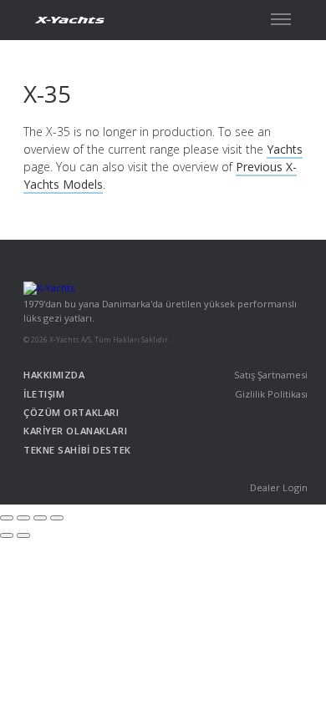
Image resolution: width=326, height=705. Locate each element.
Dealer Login (279, 487)
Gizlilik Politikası (271, 394)
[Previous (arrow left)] (6, 535)
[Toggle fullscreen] (40, 517)
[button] (281, 19)
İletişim (43, 394)
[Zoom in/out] (57, 517)
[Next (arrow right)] (23, 535)
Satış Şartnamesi (271, 374)
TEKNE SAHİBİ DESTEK (77, 450)
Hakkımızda (54, 374)
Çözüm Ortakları (71, 412)
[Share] (23, 517)
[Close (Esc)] (6, 517)
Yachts (285, 149)
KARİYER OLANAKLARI (75, 430)
